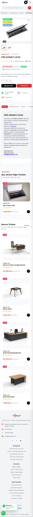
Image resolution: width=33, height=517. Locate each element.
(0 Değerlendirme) (18, 61)
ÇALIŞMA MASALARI (16, 454)
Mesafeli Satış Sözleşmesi (16, 490)
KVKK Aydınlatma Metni (16, 493)
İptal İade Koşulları (16, 487)
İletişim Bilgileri (16, 467)
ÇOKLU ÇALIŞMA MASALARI (16, 451)
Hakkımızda (16, 477)
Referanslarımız (16, 475)
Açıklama (5, 106)
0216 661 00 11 (8, 429)
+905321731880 (9, 432)
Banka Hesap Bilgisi (16, 472)
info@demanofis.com (10, 436)
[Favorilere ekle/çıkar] (28, 20)
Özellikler (23, 106)
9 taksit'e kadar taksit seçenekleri (12, 69)
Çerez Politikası (16, 496)
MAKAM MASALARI (16, 459)
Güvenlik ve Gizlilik (16, 498)
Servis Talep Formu (17, 469)
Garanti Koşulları (16, 485)
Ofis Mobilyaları (13, 13)
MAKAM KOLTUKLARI (16, 448)
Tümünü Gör (26, 226)
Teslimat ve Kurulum (14, 106)
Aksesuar (21, 13)
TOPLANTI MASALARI (16, 457)
